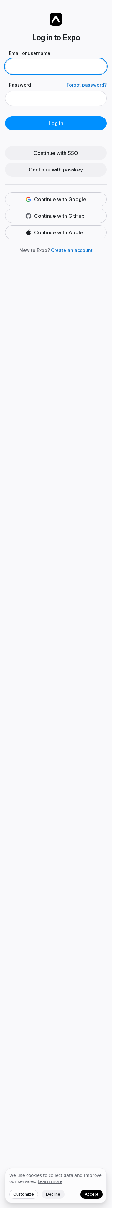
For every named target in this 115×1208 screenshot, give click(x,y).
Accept (91, 1194)
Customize (23, 1194)
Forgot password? (87, 84)
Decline (53, 1194)
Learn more (50, 1181)
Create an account (72, 250)
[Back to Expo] (56, 19)
